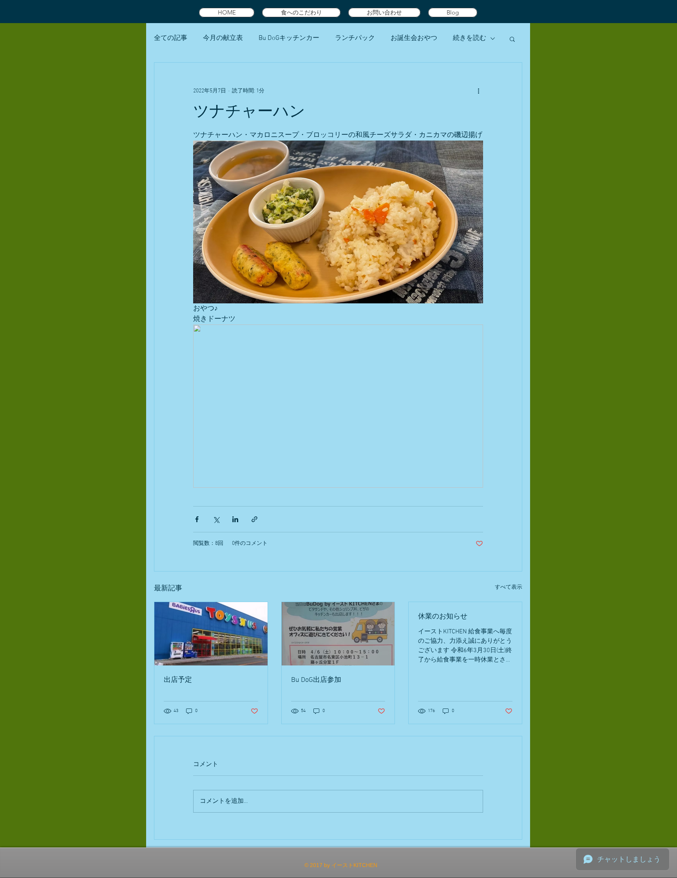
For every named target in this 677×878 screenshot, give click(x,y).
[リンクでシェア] (254, 519)
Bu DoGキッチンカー (289, 38)
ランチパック (355, 38)
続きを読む (469, 38)
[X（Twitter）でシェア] (216, 519)
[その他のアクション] (478, 91)
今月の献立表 (223, 38)
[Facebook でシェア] (197, 519)
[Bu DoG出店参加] (338, 633)
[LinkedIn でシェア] (235, 519)
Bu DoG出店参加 (316, 680)
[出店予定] (211, 633)
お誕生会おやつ (414, 38)
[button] (512, 39)
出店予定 (178, 680)
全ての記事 (170, 38)
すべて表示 (508, 587)
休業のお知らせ (442, 617)
